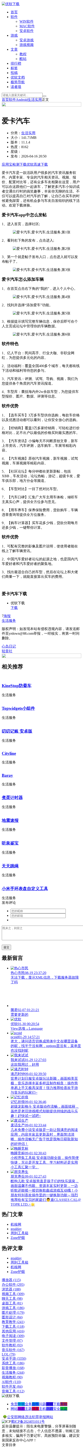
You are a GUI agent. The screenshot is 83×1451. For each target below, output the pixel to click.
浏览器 (11, 1289)
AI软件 (11, 1382)
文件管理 (12, 1340)
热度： (16, 147)
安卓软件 (26, 31)
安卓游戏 (26, 40)
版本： (16, 142)
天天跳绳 (10, 866)
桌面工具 (12, 1303)
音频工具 (13, 1391)
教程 (23, 54)
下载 (14, 608)
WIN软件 (26, 21)
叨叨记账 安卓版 (17, 731)
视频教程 (12, 1377)
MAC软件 (27, 26)
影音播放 (13, 1368)
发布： (16, 156)
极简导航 (18, 82)
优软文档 (18, 77)
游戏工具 (13, 1308)
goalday (16, 1229)
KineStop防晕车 (16, 685)
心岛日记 (9, 646)
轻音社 (7, 651)
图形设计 (12, 1317)
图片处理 (13, 1312)
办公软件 (13, 1284)
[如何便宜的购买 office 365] (41, 105)
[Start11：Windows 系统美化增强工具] (41, 657)
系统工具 (13, 1363)
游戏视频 (26, 45)
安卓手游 (14, 1358)
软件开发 (12, 1386)
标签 (14, 68)
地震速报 (10, 820)
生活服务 (9, 620)
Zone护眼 (18, 1238)
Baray (7, 775)
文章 (14, 49)
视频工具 (13, 1294)
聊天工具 (12, 1298)
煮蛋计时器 (12, 797)
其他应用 (13, 1331)
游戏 (14, 35)
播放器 (11, 1280)
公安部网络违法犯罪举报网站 (30, 1417)
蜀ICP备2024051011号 (28, 1421)
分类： (16, 133)
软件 (14, 17)
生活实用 (35, 99)
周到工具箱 (19, 1233)
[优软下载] (10, 4)
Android (22, 99)
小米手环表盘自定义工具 (25, 888)
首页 (14, 12)
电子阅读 (13, 1336)
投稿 (14, 73)
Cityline (9, 753)
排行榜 (16, 63)
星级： (16, 151)
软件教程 (12, 1345)
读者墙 (16, 87)
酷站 (23, 59)
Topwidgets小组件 (18, 708)
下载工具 (13, 1326)
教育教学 (13, 1322)
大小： (16, 137)
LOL (8, 1354)
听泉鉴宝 (10, 843)
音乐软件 (13, 1350)
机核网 (16, 1224)
